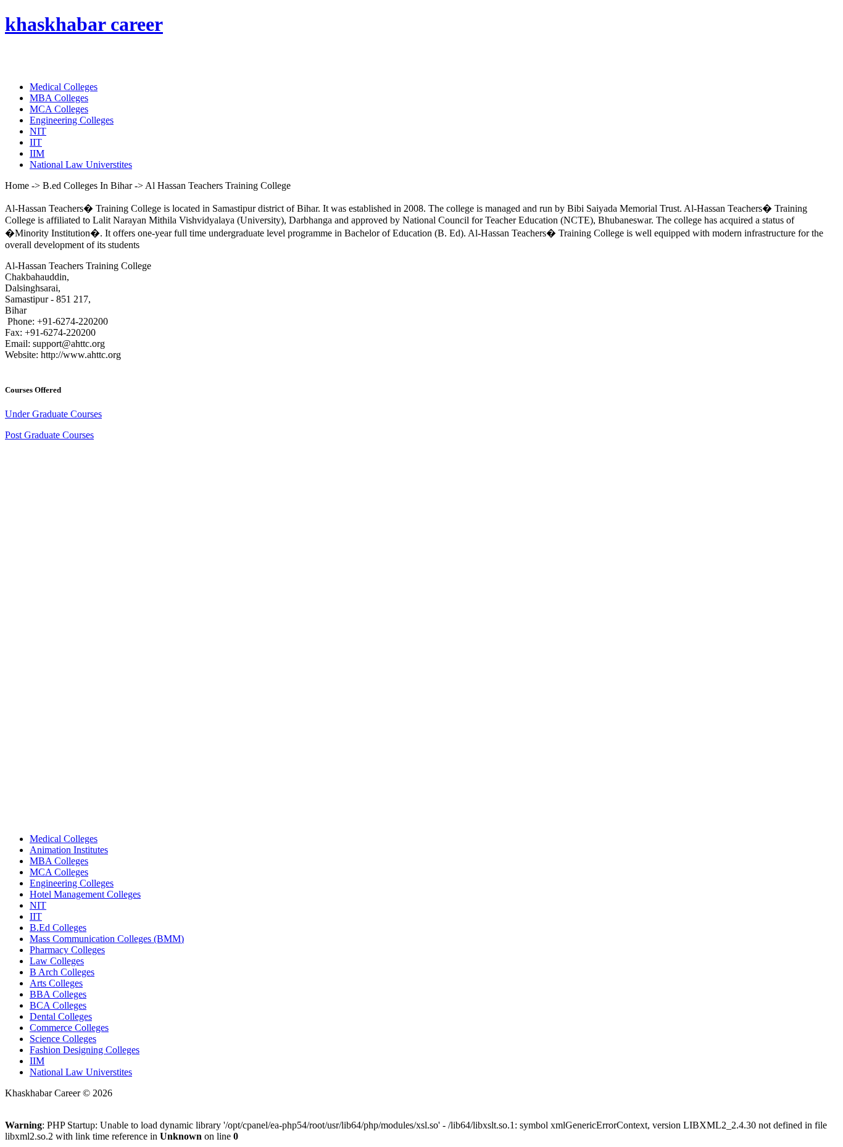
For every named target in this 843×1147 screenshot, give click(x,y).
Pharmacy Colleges (67, 950)
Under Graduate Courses (53, 414)
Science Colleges (63, 1038)
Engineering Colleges (72, 120)
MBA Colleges (59, 98)
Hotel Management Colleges (85, 894)
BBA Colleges (58, 994)
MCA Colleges (59, 109)
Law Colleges (57, 961)
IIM (37, 153)
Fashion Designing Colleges (84, 1050)
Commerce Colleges (69, 1027)
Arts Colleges (56, 983)
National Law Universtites (81, 164)
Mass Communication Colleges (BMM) (107, 938)
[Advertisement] (97, 636)
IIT (36, 142)
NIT (38, 131)
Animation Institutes (69, 850)
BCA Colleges (58, 1005)
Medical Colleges (64, 86)
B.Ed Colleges (58, 927)
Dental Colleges (61, 1016)
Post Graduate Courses (49, 435)
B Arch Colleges (62, 972)
